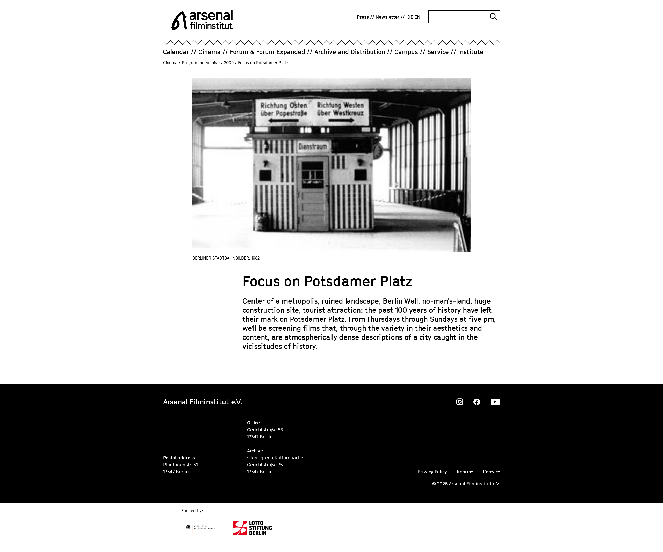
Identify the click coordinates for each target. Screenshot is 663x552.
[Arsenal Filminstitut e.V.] (202, 20)
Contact (491, 471)
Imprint (465, 471)
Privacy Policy (432, 471)
